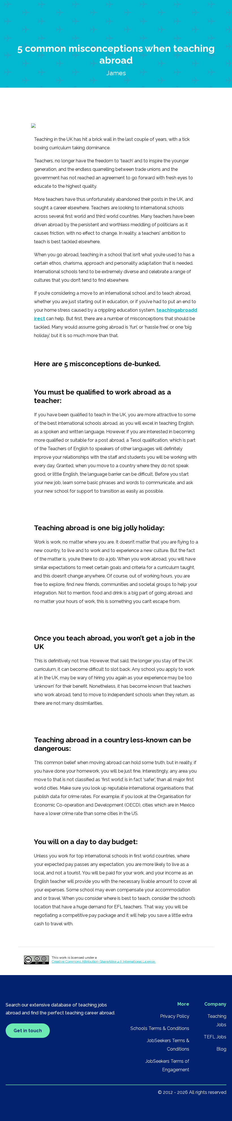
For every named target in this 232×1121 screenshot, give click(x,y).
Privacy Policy (174, 1016)
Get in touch (28, 1030)
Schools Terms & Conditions (159, 1028)
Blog (221, 1049)
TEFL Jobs (215, 1037)
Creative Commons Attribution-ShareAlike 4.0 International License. (104, 961)
